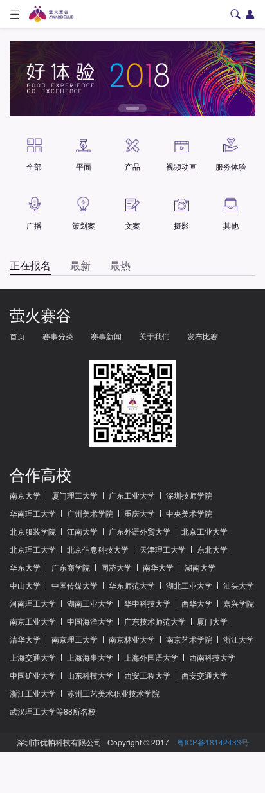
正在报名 (30, 265)
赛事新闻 (106, 335)
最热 (120, 265)
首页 (17, 335)
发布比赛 (202, 335)
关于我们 (154, 335)
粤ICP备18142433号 (213, 741)
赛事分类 (57, 335)
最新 (80, 265)
